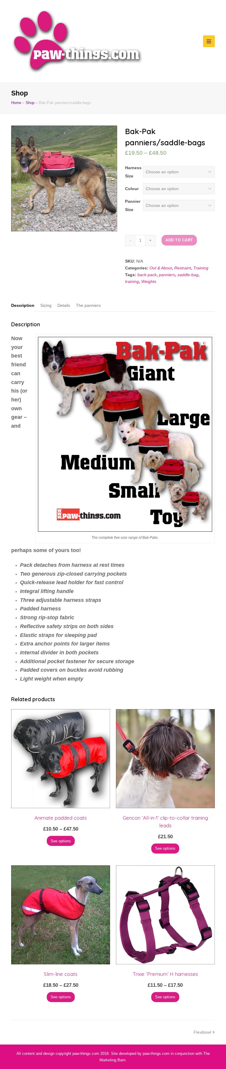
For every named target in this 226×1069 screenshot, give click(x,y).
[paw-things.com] (77, 41)
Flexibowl (202, 1032)
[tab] (22, 305)
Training (200, 268)
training (132, 281)
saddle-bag (187, 274)
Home (16, 103)
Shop (30, 103)
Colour (132, 188)
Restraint (182, 268)
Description (22, 305)
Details (63, 305)
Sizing (45, 305)
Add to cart (179, 240)
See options (61, 841)
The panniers (88, 305)
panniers (167, 274)
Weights (148, 281)
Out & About (160, 268)
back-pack (147, 274)
